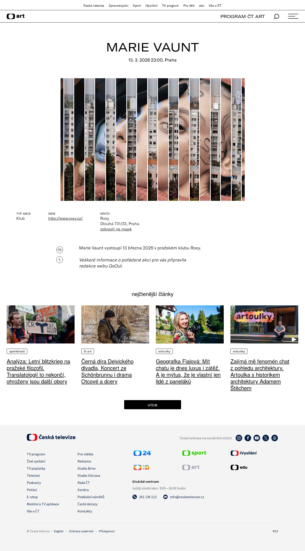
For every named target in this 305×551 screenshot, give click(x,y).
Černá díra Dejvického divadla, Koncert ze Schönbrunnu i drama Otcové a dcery (107, 371)
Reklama (84, 461)
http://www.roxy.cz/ (65, 218)
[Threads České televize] (274, 440)
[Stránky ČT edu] (254, 467)
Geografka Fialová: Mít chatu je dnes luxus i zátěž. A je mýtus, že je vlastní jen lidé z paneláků (188, 371)
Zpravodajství (119, 6)
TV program (170, 6)
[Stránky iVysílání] (254, 453)
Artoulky (164, 351)
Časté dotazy (87, 504)
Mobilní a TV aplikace (43, 504)
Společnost (17, 351)
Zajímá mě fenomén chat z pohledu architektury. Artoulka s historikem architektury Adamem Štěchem (259, 374)
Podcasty (34, 482)
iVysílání (151, 6)
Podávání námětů (90, 497)
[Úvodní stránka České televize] (51, 439)
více (152, 404)
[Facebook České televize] (247, 440)
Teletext (33, 475)
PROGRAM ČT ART (242, 16)
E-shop (32, 497)
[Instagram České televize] (238, 440)
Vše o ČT (215, 6)
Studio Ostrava (88, 475)
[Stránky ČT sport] (194, 454)
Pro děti (189, 6)
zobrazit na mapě (116, 228)
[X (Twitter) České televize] (265, 440)
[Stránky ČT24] (142, 454)
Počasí (32, 489)
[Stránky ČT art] (190, 469)
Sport (137, 6)
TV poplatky (36, 468)
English (58, 531)
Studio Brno (86, 468)
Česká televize (94, 6)
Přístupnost (107, 531)
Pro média (85, 454)
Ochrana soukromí (81, 531)
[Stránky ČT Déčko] (141, 469)
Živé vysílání (36, 461)
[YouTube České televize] (256, 440)
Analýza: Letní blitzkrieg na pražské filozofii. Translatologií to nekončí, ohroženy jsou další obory (38, 371)
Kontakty (84, 511)
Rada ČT (83, 482)
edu (201, 6)
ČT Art (88, 351)
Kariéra (83, 489)
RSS (275, 531)
